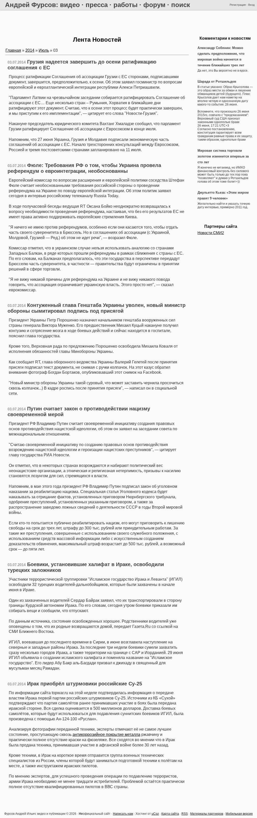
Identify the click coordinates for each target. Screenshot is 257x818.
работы (125, 4)
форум (154, 4)
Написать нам (123, 813)
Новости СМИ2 (211, 233)
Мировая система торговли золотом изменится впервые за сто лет (223, 156)
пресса (97, 4)
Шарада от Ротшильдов (217, 81)
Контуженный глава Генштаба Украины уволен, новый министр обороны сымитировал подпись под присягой (96, 308)
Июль (44, 50)
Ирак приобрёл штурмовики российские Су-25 (84, 683)
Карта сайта (170, 813)
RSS (184, 813)
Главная (13, 50)
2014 (29, 50)
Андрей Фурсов (30, 4)
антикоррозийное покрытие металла (106, 734)
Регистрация (238, 4)
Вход (251, 4)
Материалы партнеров (206, 813)
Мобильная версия (239, 813)
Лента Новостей (97, 39)
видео (70, 4)
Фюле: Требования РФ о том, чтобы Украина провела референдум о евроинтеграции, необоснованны (84, 168)
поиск (180, 4)
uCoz (155, 813)
